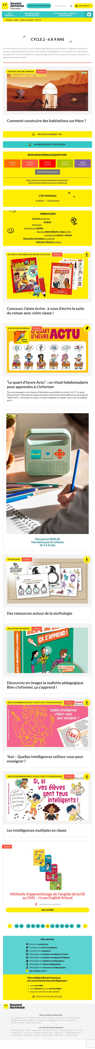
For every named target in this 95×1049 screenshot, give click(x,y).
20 (21, 926)
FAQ (38, 1018)
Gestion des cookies (67, 1020)
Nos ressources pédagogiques (32, 14)
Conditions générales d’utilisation (23, 1020)
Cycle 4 (65, 163)
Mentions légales (73, 1018)
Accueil (9, 20)
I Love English (16, 1035)
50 (78, 926)
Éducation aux (33, 228)
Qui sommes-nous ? (18, 1018)
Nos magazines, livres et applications (65, 14)
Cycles (15, 20)
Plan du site (61, 1018)
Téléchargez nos (46, 961)
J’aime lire (27, 1033)
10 (16, 926)
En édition (40, 200)
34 (38, 926)
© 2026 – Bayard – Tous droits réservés (26, 1023)
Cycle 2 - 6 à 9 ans (26, 20)
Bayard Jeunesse (17, 1030)
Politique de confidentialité (48, 1020)
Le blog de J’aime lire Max (43, 1033)
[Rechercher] (71, 5)
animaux (48, 242)
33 (33, 926)
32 (28, 926)
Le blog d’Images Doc (73, 1033)
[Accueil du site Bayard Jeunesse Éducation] (13, 5)
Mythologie (37, 225)
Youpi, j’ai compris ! (67, 1030)
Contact (31, 1018)
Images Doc (58, 1033)
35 (43, 926)
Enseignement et (58, 235)
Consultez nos (43, 947)
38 (57, 926)
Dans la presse (53, 200)
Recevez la (38, 944)
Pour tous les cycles (47, 172)
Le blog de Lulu (16, 1033)
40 (67, 926)
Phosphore (59, 1035)
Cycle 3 (47, 163)
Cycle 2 (30, 163)
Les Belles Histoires (50, 1030)
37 (52, 926)
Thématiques (48, 213)
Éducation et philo (54, 231)
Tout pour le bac (71, 1035)
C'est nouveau (47, 195)
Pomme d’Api (36, 1030)
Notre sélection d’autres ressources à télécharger (48, 183)
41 (72, 926)
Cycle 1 (12, 163)
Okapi (37, 1035)
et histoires (41, 218)
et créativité (39, 238)
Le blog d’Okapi (47, 1035)
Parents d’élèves (48, 1018)
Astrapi (79, 1030)
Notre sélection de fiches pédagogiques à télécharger (47, 180)
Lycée (82, 163)
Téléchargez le (48, 954)
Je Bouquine (28, 1035)
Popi (27, 1030)
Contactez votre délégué (39, 6)
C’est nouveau (9, 14)
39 (62, 926)
